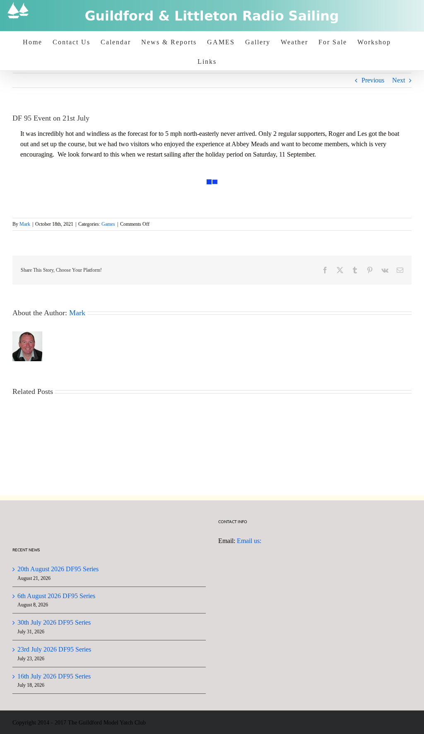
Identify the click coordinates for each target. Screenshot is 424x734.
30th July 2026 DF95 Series (54, 622)
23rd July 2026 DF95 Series (54, 649)
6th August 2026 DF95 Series (56, 595)
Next (398, 80)
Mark (24, 224)
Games (108, 224)
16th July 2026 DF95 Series (54, 676)
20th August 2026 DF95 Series (58, 568)
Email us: (249, 540)
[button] (193, 174)
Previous (372, 80)
